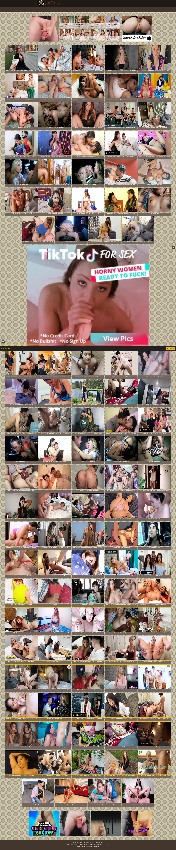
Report (97, 846)
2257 (108, 844)
